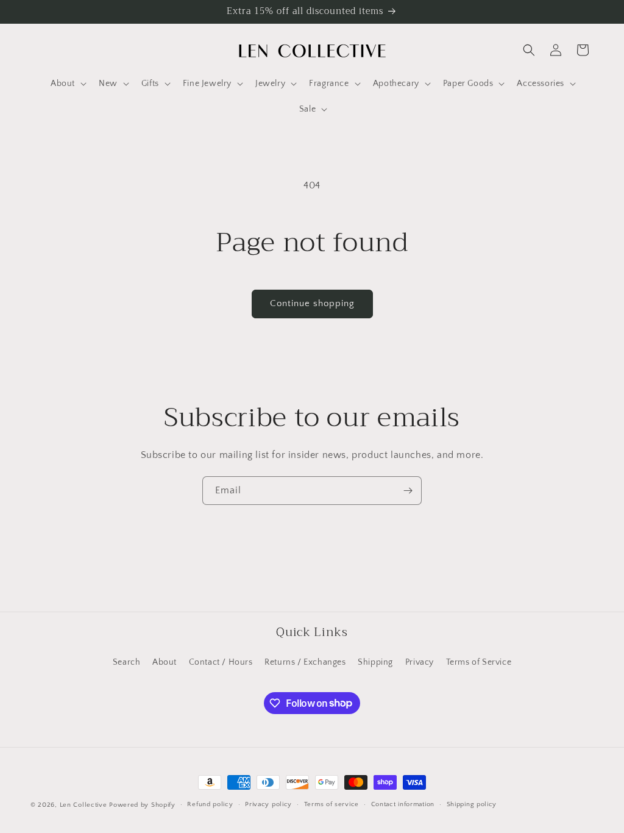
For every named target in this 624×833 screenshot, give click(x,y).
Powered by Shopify (142, 805)
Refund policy (210, 804)
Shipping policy (472, 804)
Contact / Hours (221, 662)
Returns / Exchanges (305, 662)
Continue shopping (312, 303)
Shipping (375, 662)
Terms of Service (479, 662)
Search (127, 662)
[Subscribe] (407, 490)
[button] (67, 83)
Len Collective (83, 805)
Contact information (402, 804)
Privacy (419, 662)
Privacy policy (268, 804)
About (164, 662)
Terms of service (331, 804)
